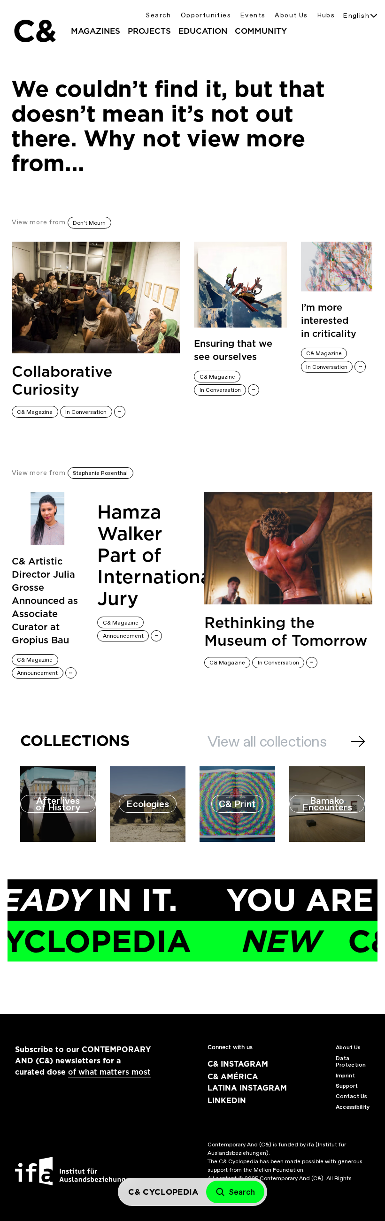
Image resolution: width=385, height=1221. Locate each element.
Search (158, 15)
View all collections (267, 741)
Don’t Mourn (89, 223)
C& (34, 30)
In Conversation (86, 412)
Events (252, 15)
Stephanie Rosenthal (100, 473)
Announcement (37, 673)
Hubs (326, 15)
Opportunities (206, 15)
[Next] (358, 741)
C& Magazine (35, 412)
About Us (291, 15)
